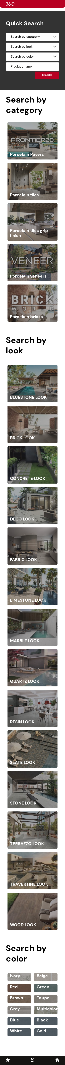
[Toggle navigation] (57, 4)
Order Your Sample (27, 3)
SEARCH (47, 75)
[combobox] (32, 37)
